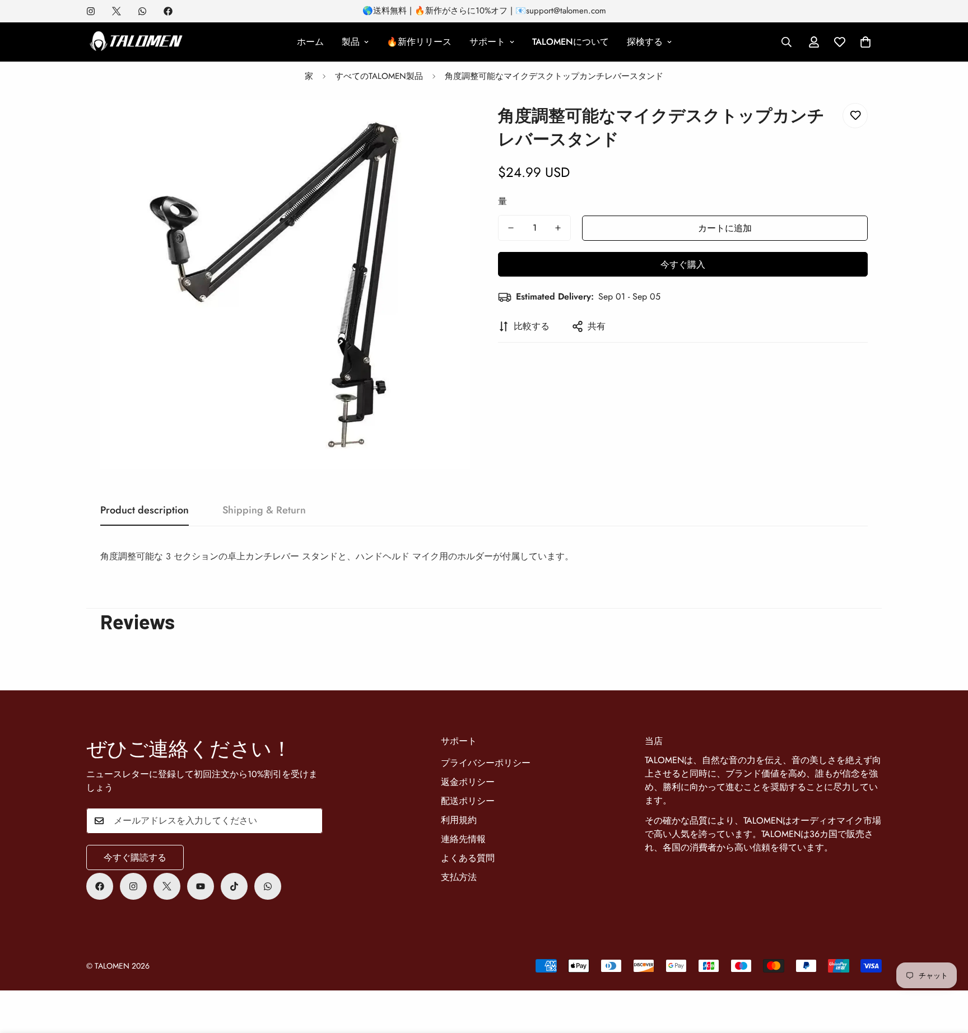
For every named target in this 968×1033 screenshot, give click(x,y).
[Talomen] (136, 42)
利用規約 (459, 820)
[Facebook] (168, 11)
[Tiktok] (234, 886)
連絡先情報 (463, 839)
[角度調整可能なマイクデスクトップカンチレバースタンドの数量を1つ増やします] (558, 228)
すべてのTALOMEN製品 (379, 76)
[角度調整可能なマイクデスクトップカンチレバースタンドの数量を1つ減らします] (511, 228)
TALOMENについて (570, 41)
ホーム (310, 41)
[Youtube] (200, 886)
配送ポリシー (468, 800)
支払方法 (459, 877)
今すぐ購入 (682, 264)
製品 (351, 41)
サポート (487, 41)
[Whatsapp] (142, 11)
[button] (865, 42)
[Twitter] (116, 11)
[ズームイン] (446, 124)
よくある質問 (468, 858)
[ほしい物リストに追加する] (855, 115)
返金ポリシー (468, 781)
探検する (645, 41)
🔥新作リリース (419, 41)
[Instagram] (90, 11)
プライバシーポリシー (485, 762)
